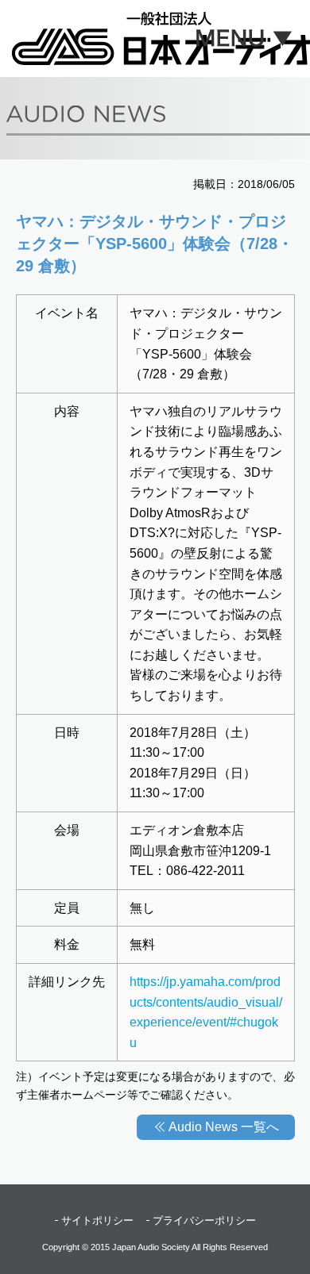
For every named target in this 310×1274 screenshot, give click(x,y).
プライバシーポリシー (204, 1220)
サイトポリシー (97, 1220)
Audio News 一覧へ (224, 1127)
